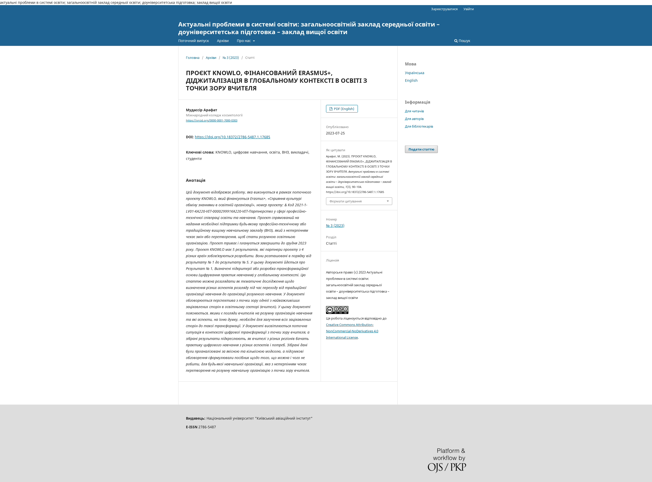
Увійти (469, 9)
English (411, 80)
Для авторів (414, 118)
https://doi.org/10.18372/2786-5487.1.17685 (232, 136)
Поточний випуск (193, 40)
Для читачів (414, 111)
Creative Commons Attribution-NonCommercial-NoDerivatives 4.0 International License (352, 331)
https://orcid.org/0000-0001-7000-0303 (211, 120)
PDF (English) (343, 108)
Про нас (244, 40)
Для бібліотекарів (419, 126)
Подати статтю (421, 149)
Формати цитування (346, 201)
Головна (192, 57)
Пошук (464, 40)
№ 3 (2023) (231, 57)
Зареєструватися (444, 9)
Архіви (223, 40)
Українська (414, 72)
